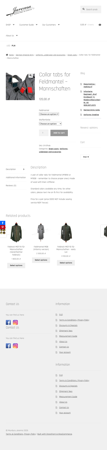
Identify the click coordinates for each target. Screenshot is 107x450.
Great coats (72, 55)
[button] (30, 75)
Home (11, 55)
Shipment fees (65, 330)
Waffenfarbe (44, 119)
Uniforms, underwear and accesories (50, 55)
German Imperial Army (25, 55)
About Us (10, 35)
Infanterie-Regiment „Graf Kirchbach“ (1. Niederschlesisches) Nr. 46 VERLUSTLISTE (92, 98)
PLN (13, 45)
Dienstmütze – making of (90, 85)
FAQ (61, 314)
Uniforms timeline (91, 114)
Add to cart (59, 132)
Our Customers (49, 24)
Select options (16, 265)
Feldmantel (44, 110)
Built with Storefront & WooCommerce (54, 434)
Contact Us (64, 346)
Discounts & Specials (68, 325)
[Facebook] (2, 223)
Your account (65, 352)
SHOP (8, 24)
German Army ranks (92, 110)
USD (8, 45)
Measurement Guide (68, 336)
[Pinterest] (2, 227)
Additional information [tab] (16, 177)
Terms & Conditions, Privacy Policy (74, 320)
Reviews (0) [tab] (11, 185)
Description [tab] (11, 169)
